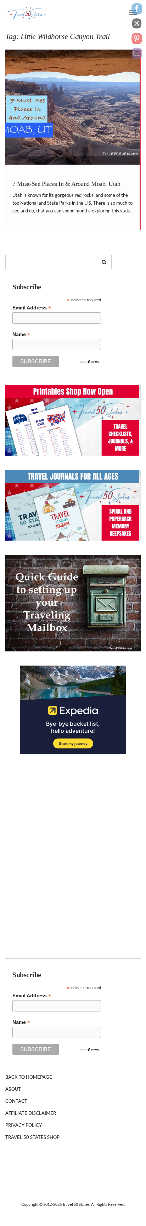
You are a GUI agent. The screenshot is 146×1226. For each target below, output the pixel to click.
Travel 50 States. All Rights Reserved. (93, 1204)
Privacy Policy (23, 1125)
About (13, 1089)
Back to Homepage (28, 1077)
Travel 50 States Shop (32, 1137)
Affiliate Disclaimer (30, 1113)
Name (21, 334)
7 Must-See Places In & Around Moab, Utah (66, 183)
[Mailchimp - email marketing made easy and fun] (90, 361)
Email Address (31, 307)
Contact (16, 1101)
